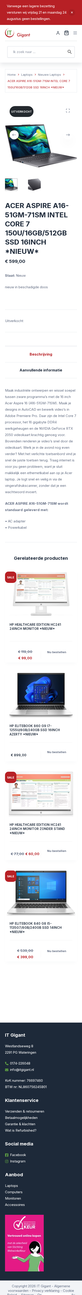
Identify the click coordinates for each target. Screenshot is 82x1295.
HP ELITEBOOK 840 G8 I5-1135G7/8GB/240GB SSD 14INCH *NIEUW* (36, 928)
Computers (14, 1192)
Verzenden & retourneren (24, 1111)
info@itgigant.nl (22, 1069)
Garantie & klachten (20, 1124)
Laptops (11, 1185)
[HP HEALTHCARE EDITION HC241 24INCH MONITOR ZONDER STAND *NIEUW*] (41, 794)
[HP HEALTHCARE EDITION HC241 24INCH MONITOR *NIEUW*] (41, 594)
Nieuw (21, 275)
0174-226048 (20, 1063)
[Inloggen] (58, 33)
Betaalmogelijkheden (21, 1118)
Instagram (18, 1161)
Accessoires (15, 1205)
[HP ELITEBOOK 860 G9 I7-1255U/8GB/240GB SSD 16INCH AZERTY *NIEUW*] (41, 695)
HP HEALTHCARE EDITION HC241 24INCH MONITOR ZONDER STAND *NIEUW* (37, 829)
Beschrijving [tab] (41, 354)
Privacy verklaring (45, 1290)
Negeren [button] (71, 12)
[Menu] (75, 33)
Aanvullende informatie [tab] (41, 370)
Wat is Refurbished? (20, 1130)
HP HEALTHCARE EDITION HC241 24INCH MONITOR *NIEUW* (35, 627)
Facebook (18, 1155)
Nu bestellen (56, 652)
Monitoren (13, 1198)
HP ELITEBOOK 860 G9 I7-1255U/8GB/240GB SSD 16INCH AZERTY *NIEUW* (35, 730)
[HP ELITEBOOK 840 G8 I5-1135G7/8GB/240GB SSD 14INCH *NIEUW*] (41, 893)
